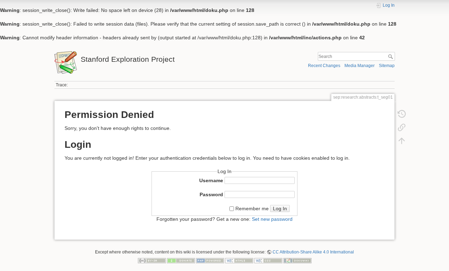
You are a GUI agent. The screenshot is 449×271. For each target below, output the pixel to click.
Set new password (272, 219)
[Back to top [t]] (402, 142)
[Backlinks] (402, 129)
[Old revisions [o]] (402, 115)
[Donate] (181, 260)
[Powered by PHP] (210, 260)
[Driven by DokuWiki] (297, 260)
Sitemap (387, 65)
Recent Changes (324, 65)
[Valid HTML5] (239, 260)
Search (391, 56)
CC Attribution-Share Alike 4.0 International (313, 252)
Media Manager (359, 65)
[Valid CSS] (268, 260)
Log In (280, 208)
